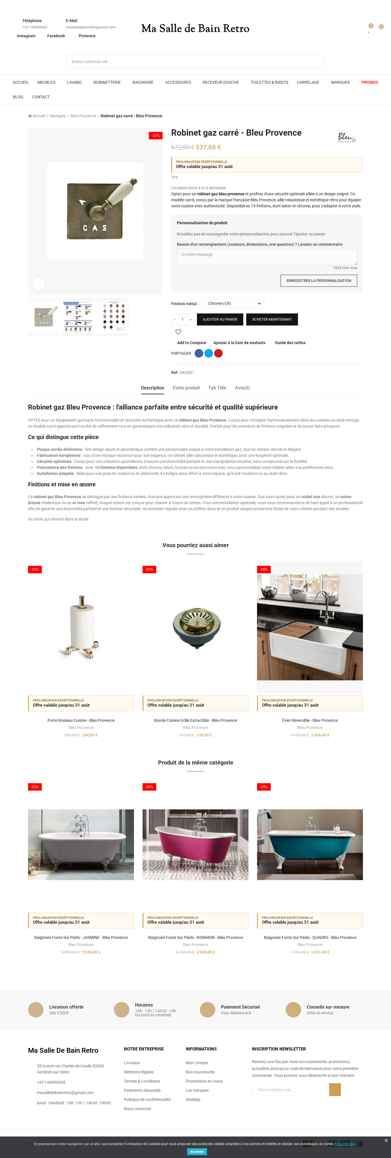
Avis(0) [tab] (242, 388)
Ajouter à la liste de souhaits (239, 342)
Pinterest (87, 36)
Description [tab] (152, 388)
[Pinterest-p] (266, 1101)
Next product (358, 116)
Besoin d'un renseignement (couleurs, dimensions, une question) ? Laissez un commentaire (260, 244)
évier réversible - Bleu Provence (310, 720)
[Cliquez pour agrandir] (38, 284)
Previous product (344, 116)
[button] (12, 654)
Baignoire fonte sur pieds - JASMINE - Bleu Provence (81, 937)
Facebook (56, 36)
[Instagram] (277, 1101)
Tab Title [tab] (217, 388)
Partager (199, 353)
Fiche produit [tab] (186, 388)
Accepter (197, 1152)
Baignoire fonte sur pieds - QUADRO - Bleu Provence (310, 937)
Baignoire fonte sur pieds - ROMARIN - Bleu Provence (195, 937)
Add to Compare (191, 342)
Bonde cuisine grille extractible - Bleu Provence (195, 720)
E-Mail (72, 20)
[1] (335, 1089)
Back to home (351, 116)
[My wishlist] (369, 29)
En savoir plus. (346, 1144)
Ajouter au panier (220, 319)
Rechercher (315, 61)
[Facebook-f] (254, 1101)
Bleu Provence (81, 727)
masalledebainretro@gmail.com (91, 27)
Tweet (208, 353)
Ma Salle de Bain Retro (195, 29)
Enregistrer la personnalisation (319, 280)
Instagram (26, 36)
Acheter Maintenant (272, 319)
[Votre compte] (361, 29)
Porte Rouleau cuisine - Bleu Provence (81, 720)
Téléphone (32, 20)
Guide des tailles (290, 342)
